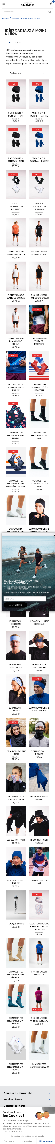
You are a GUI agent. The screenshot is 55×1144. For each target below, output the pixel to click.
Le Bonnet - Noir (39, 839)
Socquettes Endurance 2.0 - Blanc (15, 531)
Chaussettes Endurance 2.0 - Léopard (15, 974)
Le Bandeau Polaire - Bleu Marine (39, 709)
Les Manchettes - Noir (39, 882)
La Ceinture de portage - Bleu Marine (16, 387)
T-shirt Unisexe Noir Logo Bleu (39, 253)
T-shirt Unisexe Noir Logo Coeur (39, 296)
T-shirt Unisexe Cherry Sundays (39, 1019)
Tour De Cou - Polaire (39, 752)
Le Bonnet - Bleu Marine (15, 882)
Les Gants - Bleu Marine (39, 798)
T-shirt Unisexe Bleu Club (39, 973)
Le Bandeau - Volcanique (39, 666)
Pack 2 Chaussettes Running (16, 206)
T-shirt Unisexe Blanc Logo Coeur (16, 341)
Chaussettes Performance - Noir (39, 435)
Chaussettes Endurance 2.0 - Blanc (15, 1067)
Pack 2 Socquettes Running (39, 206)
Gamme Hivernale (30, 60)
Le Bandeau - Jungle (16, 709)
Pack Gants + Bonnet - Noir (15, 114)
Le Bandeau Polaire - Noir (16, 752)
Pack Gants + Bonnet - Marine (39, 114)
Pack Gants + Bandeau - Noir (16, 159)
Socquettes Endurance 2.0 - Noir (39, 483)
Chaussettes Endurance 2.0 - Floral (15, 435)
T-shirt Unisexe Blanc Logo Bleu (16, 296)
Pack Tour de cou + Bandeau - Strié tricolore (39, 926)
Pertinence (27, 73)
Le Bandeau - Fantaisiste (16, 666)
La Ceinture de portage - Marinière (39, 341)
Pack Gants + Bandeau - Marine (39, 159)
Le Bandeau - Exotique (16, 622)
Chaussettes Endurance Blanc (39, 1065)
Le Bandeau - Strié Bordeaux (39, 622)
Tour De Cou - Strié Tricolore (15, 798)
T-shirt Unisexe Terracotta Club (16, 253)
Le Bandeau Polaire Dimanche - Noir (39, 530)
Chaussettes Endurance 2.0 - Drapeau (39, 387)
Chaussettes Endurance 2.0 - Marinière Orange (15, 483)
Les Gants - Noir (16, 839)
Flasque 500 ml (16, 923)
